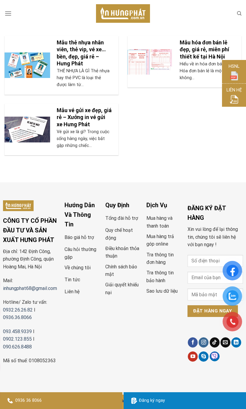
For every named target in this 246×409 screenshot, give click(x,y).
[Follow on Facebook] (193, 342)
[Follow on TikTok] (215, 342)
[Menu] (8, 13)
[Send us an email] (225, 342)
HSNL (234, 66)
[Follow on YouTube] (193, 356)
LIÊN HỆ (234, 90)
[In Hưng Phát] (123, 13)
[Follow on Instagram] (203, 342)
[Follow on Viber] (215, 356)
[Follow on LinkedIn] (236, 342)
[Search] (239, 13)
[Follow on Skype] (203, 356)
